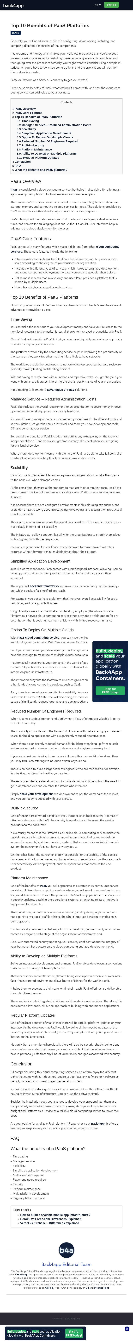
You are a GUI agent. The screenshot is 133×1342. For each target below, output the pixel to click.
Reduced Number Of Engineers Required (47, 141)
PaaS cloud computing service (38, 637)
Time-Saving (28, 121)
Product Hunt (101, 1287)
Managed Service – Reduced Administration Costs (54, 125)
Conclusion (21, 161)
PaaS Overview (24, 108)
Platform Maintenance (34, 149)
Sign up (111, 4)
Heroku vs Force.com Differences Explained (50, 1219)
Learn (15, 33)
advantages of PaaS (60, 389)
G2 (87, 1287)
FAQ (16, 165)
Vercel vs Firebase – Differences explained (49, 1223)
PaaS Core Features (27, 112)
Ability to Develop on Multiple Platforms (47, 153)
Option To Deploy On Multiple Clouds (45, 137)
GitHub (49, 1287)
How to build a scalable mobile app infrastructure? (55, 1215)
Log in (97, 4)
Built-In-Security (30, 145)
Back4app (98, 1123)
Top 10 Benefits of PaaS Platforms (37, 117)
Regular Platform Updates (38, 157)
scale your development (36, 794)
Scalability (26, 129)
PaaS (14, 189)
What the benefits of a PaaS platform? (39, 169)
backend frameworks (44, 586)
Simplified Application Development (44, 133)
